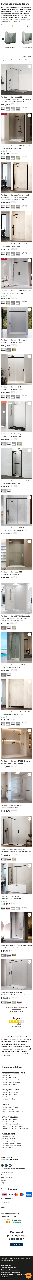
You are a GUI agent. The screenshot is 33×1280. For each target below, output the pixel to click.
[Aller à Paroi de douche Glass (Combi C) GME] (16, 226)
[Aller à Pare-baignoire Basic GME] (16, 878)
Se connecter (5, 1202)
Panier (3, 1207)
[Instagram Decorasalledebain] (7, 1166)
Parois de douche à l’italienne (10, 1107)
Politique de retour (22, 1274)
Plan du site (4, 1277)
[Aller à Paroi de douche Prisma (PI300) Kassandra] (16, 647)
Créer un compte (6, 1205)
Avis (2, 1175)
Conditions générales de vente (10, 1272)
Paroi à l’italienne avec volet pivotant (13, 1111)
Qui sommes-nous (7, 1172)
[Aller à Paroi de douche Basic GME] (16, 369)
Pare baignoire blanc (8, 1136)
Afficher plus (16, 1011)
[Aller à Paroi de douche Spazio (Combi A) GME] (16, 463)
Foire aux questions (7, 1177)
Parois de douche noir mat (9, 1119)
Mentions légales (6, 1265)
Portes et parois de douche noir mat (12, 1126)
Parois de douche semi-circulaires (12, 1097)
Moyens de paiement (7, 1274)
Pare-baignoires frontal (9, 1138)
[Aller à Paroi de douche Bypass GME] (16, 554)
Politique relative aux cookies (10, 1270)
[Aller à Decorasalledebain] (16, 1158)
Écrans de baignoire (8, 1147)
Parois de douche (7, 1075)
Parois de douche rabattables (11, 1082)
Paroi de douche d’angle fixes (10, 1099)
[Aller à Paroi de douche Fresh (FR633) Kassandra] (16, 743)
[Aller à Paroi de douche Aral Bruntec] (16, 787)
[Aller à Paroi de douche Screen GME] (16, 79)
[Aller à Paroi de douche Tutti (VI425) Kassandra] (16, 598)
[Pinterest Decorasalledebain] (11, 1166)
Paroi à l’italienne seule (8, 1109)
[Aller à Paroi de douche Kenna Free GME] (16, 831)
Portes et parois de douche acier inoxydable (15, 1128)
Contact (3, 1180)
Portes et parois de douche (13, 1073)
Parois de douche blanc (9, 1122)
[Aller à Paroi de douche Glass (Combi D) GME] (16, 177)
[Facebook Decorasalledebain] (3, 1166)
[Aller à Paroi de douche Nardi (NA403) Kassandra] (16, 927)
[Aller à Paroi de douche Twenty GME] (16, 974)
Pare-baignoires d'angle (9, 1141)
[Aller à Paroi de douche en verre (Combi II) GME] (16, 694)
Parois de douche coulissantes (11, 1080)
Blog (2, 1182)
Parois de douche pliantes (9, 1084)
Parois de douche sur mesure (10, 1077)
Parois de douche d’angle (9, 1094)
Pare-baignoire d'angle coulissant (12, 1143)
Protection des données (8, 1267)
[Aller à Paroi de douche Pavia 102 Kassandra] (16, 322)
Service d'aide (16, 1244)
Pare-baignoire (8, 1134)
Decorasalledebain (6, 0)
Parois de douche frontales (10, 1092)
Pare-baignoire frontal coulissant (12, 1145)
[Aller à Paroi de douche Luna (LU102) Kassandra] (16, 510)
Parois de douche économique (11, 1124)
